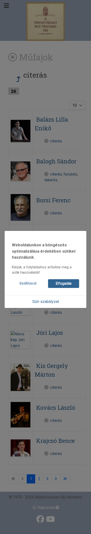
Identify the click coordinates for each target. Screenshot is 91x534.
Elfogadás (64, 283)
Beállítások (28, 283)
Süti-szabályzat (45, 301)
